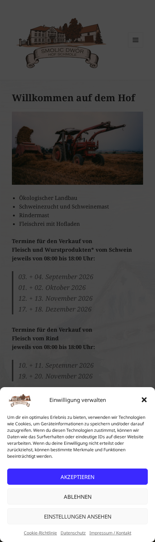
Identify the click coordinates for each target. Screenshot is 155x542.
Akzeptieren (77, 476)
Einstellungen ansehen (77, 516)
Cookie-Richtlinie (40, 533)
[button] (144, 399)
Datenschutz (73, 533)
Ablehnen (78, 496)
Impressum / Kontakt (110, 533)
